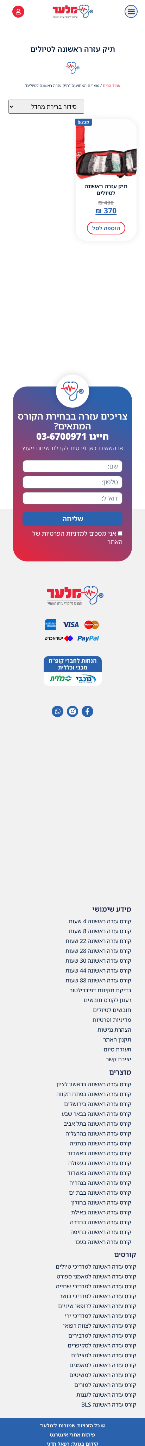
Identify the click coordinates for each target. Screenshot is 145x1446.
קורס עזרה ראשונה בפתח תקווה (93, 1094)
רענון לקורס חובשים (107, 1000)
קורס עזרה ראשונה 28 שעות (98, 950)
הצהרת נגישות (114, 1029)
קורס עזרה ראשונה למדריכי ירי (100, 1315)
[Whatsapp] (57, 711)
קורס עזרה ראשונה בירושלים (97, 1103)
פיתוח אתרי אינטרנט (72, 1434)
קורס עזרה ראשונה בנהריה (100, 1182)
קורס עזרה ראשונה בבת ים (100, 1192)
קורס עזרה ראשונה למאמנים (102, 1365)
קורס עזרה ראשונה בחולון (101, 1202)
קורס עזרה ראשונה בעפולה (99, 1163)
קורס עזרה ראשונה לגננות (106, 1394)
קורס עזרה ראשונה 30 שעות (98, 960)
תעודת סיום (117, 1049)
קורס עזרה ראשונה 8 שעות (100, 931)
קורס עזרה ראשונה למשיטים (102, 1374)
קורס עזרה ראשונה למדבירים (102, 1335)
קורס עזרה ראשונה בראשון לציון (93, 1084)
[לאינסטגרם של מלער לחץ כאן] (72, 711)
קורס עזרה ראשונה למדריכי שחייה (96, 1286)
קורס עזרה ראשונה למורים (105, 1384)
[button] (131, 11)
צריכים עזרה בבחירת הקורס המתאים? (72, 426)
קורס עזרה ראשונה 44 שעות (98, 970)
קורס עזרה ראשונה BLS (108, 1404)
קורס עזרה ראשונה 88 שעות (98, 980)
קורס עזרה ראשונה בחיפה (100, 1232)
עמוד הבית (111, 85)
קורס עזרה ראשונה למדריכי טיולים (96, 1266)
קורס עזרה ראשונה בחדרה (100, 1222)
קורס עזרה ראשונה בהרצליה (98, 1133)
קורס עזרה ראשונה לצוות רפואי (99, 1325)
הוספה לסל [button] (106, 228)
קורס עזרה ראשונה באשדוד (99, 1153)
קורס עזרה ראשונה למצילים (103, 1355)
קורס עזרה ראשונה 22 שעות (98, 940)
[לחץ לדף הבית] (72, 11)
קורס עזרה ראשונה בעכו (103, 1241)
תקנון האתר (117, 1039)
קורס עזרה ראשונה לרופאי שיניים (97, 1305)
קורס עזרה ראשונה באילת (101, 1212)
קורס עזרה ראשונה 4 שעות (100, 921)
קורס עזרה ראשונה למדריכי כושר (97, 1296)
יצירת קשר (118, 1059)
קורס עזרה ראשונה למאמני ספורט (96, 1276)
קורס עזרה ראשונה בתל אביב (97, 1123)
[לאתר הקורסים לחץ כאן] (18, 12)
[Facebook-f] (87, 711)
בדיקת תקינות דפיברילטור (100, 990)
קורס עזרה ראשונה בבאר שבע (96, 1113)
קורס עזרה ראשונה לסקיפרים (102, 1345)
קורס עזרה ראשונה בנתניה (100, 1143)
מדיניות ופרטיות (112, 1019)
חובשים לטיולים (112, 1009)
